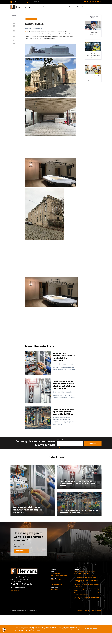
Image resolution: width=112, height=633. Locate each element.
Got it (95, 629)
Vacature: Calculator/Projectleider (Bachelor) (94, 55)
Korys (26, 31)
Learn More (88, 629)
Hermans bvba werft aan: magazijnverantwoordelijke (94, 78)
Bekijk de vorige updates (63, 447)
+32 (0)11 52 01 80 (56, 580)
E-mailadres (60, 439)
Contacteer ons (21, 550)
